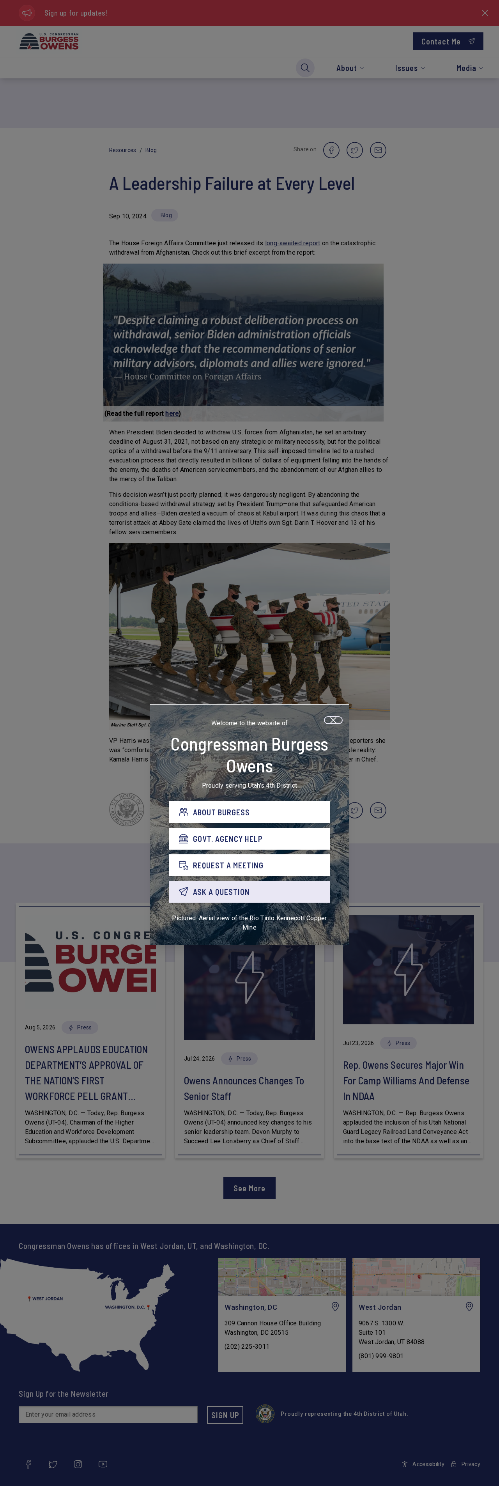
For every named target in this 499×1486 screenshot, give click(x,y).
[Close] (333, 720)
